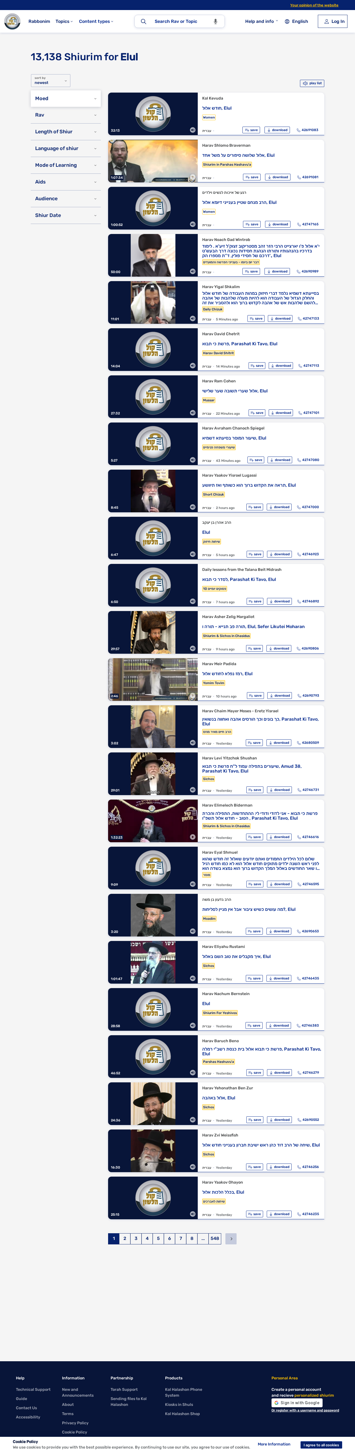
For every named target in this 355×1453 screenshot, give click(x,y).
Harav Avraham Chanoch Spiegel (233, 428)
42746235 (310, 1214)
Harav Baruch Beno (220, 1041)
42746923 (310, 554)
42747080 (310, 460)
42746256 (310, 1167)
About (68, 1404)
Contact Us (26, 1408)
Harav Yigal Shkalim (221, 286)
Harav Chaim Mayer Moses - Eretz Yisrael (240, 711)
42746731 (310, 790)
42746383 (310, 1025)
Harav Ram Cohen (219, 381)
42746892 (310, 601)
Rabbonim (39, 21)
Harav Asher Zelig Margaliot (228, 616)
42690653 (310, 931)
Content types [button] (95, 21)
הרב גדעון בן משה (216, 899)
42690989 (309, 271)
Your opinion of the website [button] (314, 5)
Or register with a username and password (305, 1410)
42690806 (310, 648)
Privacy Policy (75, 1423)
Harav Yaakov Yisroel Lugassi (229, 475)
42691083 (309, 130)
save (253, 130)
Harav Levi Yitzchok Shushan (229, 758)
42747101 (310, 413)
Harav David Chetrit (221, 334)
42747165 (309, 224)
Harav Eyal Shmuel (220, 852)
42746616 (310, 837)
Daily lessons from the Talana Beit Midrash (242, 569)
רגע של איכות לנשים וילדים (224, 192)
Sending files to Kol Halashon (129, 1401)
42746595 (310, 884)
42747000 (310, 507)
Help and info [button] (259, 21)
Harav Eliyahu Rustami (223, 946)
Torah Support (124, 1389)
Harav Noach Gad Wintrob (226, 239)
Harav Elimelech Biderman (227, 805)
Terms (67, 1413)
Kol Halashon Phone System (183, 1392)
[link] (216, 113)
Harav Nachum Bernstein (226, 993)
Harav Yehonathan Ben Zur (227, 1088)
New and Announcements (78, 1392)
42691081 (309, 177)
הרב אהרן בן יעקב (216, 522)
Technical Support (33, 1389)
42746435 (310, 978)
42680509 (310, 743)
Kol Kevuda (212, 98)
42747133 (310, 318)
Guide (21, 1398)
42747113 (310, 366)
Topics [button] (63, 21)
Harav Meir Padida (219, 664)
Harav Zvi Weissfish (220, 1135)
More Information (274, 1444)
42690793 (310, 695)
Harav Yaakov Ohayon (222, 1182)
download (279, 130)
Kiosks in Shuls (179, 1404)
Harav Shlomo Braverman (226, 145)
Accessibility (28, 1417)
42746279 (310, 1073)
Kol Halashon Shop (182, 1413)
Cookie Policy (74, 1432)
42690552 (310, 1120)
